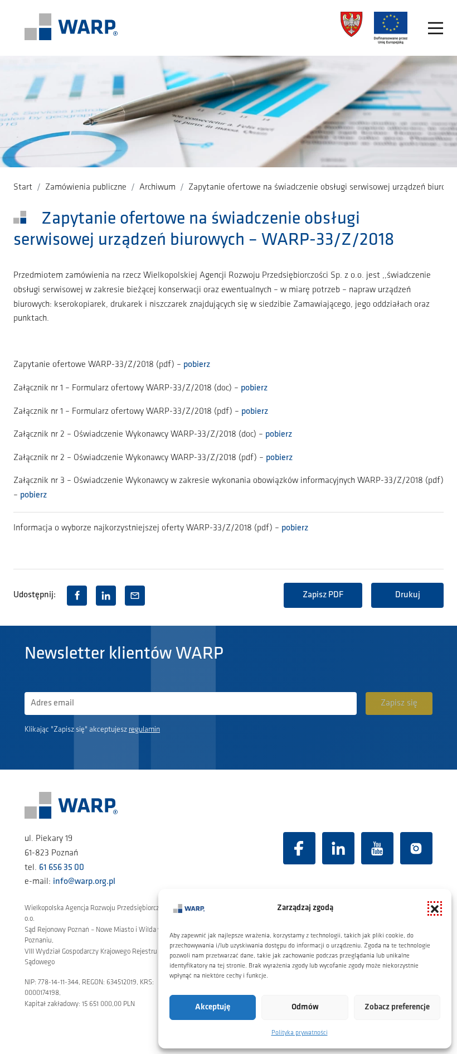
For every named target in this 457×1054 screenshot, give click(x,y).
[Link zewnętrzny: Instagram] (416, 848)
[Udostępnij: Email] (135, 596)
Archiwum (157, 187)
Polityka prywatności (299, 1032)
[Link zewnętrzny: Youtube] (377, 848)
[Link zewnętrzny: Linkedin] (338, 848)
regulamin (144, 730)
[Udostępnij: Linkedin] (106, 596)
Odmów (305, 1007)
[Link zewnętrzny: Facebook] (299, 848)
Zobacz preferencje (397, 1007)
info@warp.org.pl (84, 881)
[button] (434, 908)
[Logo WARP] (71, 28)
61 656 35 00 (61, 867)
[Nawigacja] (435, 28)
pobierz (196, 364)
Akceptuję (212, 1007)
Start (22, 187)
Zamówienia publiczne (86, 187)
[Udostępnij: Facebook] (77, 596)
